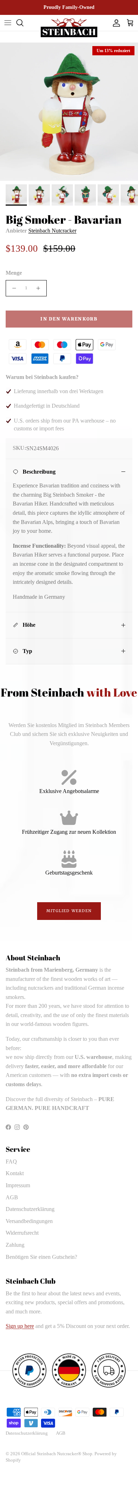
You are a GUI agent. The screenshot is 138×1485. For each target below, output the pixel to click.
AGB (12, 1197)
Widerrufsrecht (22, 1233)
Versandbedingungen (29, 1221)
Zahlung (15, 1245)
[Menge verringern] (12, 288)
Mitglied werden (69, 911)
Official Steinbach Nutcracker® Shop (56, 1453)
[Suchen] (23, 22)
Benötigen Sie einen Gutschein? (41, 1257)
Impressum (18, 1185)
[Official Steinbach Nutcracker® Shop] (69, 27)
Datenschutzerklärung (30, 1209)
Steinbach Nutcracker (52, 231)
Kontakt (15, 1173)
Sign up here (20, 1326)
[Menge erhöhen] (40, 288)
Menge (14, 273)
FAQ (11, 1162)
